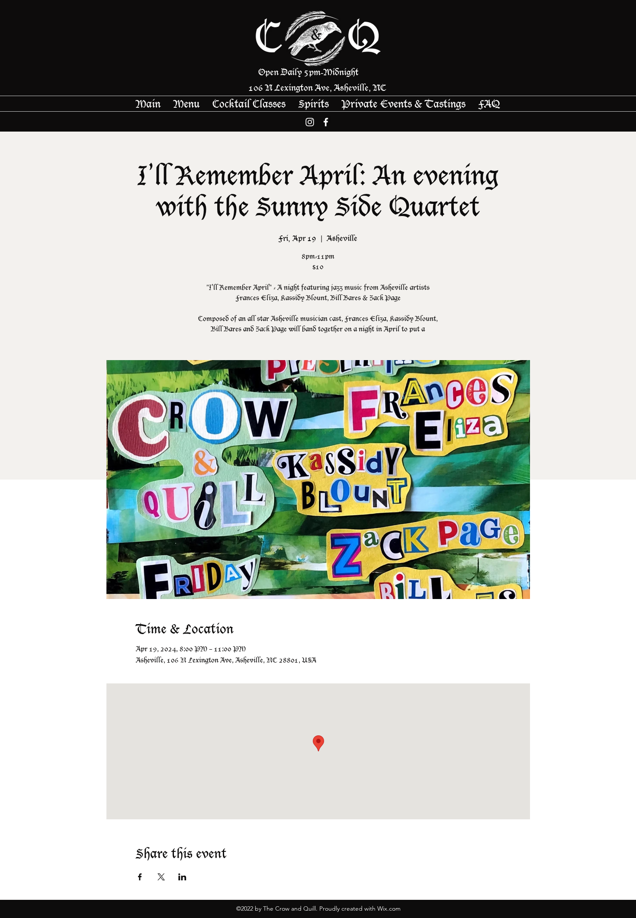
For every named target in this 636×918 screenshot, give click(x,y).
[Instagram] (309, 122)
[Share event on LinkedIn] (182, 876)
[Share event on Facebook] (140, 876)
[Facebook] (325, 122)
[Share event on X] (161, 876)
